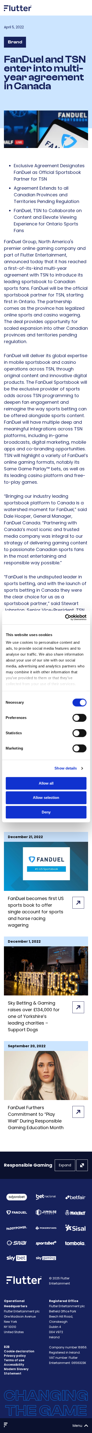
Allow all (46, 783)
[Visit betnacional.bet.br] (46, 1197)
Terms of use (14, 1360)
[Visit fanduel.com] (16, 1212)
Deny (46, 812)
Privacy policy (15, 1356)
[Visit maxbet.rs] (75, 1212)
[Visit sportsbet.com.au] (46, 1243)
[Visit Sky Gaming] (46, 1258)
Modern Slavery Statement (16, 1371)
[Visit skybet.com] (16, 1258)
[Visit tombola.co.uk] (75, 1243)
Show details (65, 768)
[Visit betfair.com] (75, 1197)
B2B (7, 1347)
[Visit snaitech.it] (16, 1243)
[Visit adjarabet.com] (16, 1197)
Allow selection (46, 798)
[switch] (79, 718)
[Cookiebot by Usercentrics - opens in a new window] (65, 617)
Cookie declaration (19, 1351)
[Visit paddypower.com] (16, 1228)
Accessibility (14, 1364)
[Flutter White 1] (18, 13)
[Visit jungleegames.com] (46, 1212)
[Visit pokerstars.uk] (46, 1228)
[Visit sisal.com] (75, 1227)
